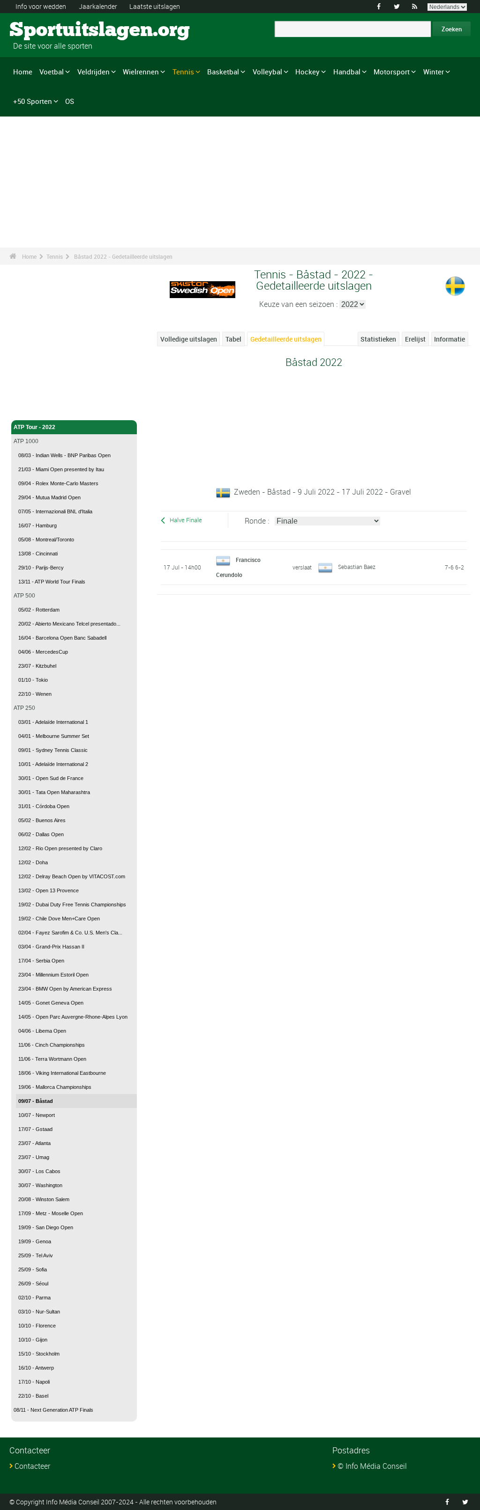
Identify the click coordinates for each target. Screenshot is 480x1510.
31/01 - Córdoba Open (43, 806)
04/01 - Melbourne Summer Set (53, 736)
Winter (433, 71)
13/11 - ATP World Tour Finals (51, 581)
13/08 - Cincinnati (38, 553)
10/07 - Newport (36, 1115)
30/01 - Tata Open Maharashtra (54, 792)
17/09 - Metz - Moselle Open (50, 1213)
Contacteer (32, 1466)
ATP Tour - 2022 (34, 427)
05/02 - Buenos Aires (42, 820)
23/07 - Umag (33, 1157)
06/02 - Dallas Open (41, 834)
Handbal (346, 71)
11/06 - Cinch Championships (51, 1045)
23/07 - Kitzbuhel (37, 666)
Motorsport (392, 71)
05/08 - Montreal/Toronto (46, 539)
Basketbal (223, 71)
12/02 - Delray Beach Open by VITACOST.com (71, 876)
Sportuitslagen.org (44, 30)
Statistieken (378, 339)
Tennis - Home (33, 407)
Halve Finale (186, 520)
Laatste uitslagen (154, 6)
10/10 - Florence (37, 1325)
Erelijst (415, 339)
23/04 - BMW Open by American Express (65, 989)
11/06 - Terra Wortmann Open (52, 1059)
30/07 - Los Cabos (39, 1171)
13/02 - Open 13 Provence (48, 890)
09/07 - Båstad (35, 1101)
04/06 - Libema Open (42, 1031)
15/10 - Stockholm (39, 1354)
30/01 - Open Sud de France (50, 778)
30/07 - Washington (40, 1185)
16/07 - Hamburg (37, 525)
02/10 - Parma (34, 1297)
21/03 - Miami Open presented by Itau (61, 469)
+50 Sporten (32, 101)
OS (69, 101)
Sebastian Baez (356, 566)
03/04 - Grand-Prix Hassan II (51, 946)
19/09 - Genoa (34, 1241)
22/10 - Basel (33, 1396)
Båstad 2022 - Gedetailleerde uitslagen (123, 256)
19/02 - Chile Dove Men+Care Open (59, 918)
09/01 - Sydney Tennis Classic (53, 750)
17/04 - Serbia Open (41, 960)
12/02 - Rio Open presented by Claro (60, 848)
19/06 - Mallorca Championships (54, 1087)
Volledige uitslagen (188, 339)
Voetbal (51, 71)
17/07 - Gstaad (35, 1129)
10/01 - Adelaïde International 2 (53, 764)
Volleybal (267, 71)
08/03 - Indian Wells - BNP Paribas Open (64, 455)
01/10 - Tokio (33, 680)
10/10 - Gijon (32, 1339)
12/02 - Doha (33, 862)
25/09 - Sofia (32, 1269)
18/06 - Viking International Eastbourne (62, 1073)
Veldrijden (93, 71)
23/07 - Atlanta (34, 1143)
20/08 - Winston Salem (43, 1199)
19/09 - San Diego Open (45, 1227)
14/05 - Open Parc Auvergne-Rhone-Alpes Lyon (73, 1017)
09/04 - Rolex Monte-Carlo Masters (58, 483)
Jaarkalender (98, 6)
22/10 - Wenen (35, 694)
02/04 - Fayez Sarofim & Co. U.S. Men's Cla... (70, 932)
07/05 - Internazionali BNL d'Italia (55, 511)
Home (22, 71)
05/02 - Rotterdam (39, 610)
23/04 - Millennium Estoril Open (53, 974)
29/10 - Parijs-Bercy (41, 567)
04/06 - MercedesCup (43, 652)
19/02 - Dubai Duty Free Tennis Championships (72, 904)
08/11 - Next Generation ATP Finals (53, 1410)
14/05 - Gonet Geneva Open (50, 1003)
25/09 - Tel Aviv (35, 1255)
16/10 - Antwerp (36, 1368)
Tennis (183, 71)
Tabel (233, 339)
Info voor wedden (40, 6)
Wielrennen (141, 71)
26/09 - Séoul (33, 1283)
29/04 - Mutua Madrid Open (49, 497)
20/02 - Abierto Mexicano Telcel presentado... (69, 624)
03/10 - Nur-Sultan (39, 1311)
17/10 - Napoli (34, 1382)
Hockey (307, 71)
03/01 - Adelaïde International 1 (53, 722)
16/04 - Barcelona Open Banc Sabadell (62, 638)
